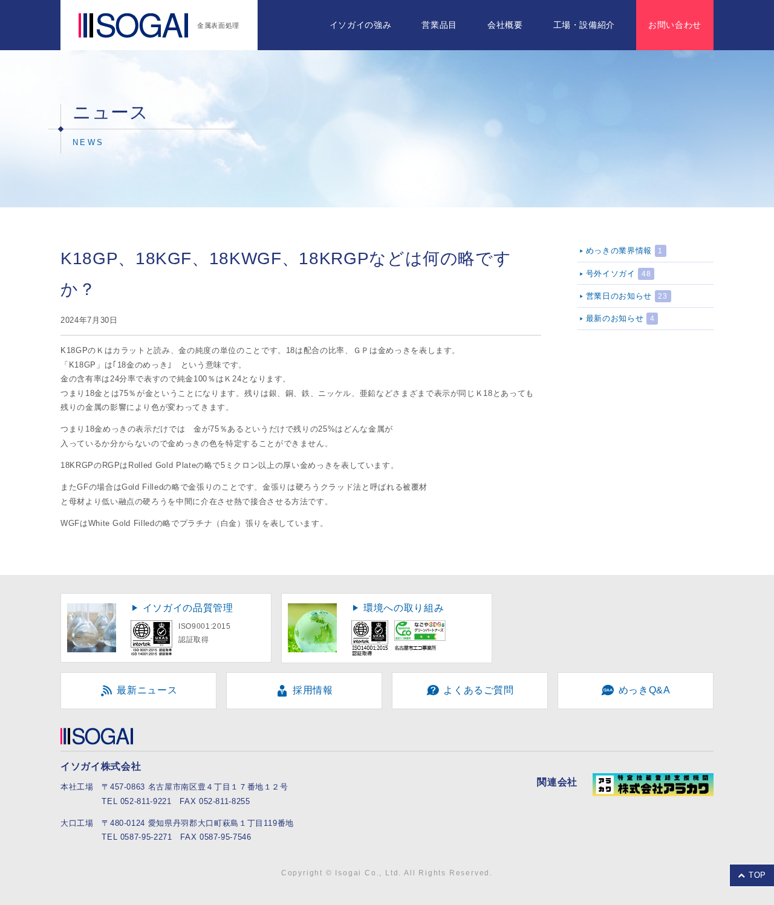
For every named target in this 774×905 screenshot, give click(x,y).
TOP (756, 875)
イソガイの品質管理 (188, 608)
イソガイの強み (361, 25)
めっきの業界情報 (619, 250)
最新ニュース (145, 690)
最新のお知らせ (614, 318)
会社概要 (505, 25)
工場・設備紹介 (584, 25)
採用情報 (311, 690)
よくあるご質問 (477, 690)
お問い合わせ (674, 25)
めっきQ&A (643, 690)
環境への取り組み (403, 608)
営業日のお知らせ (619, 295)
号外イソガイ (611, 273)
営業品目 (439, 25)
